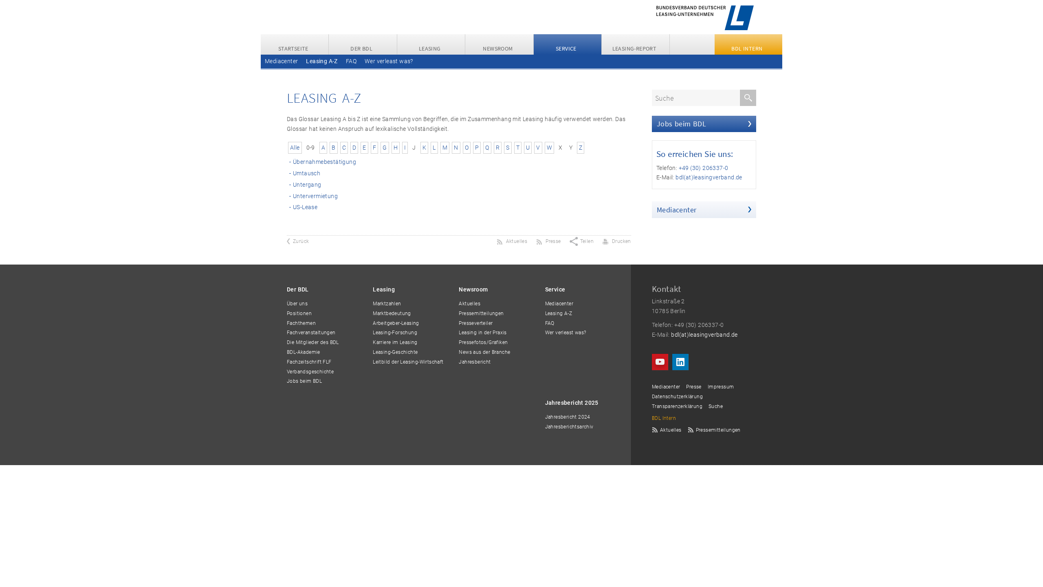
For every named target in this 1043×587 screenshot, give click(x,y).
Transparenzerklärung (677, 406)
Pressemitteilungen (481, 313)
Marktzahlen (387, 304)
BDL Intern (664, 418)
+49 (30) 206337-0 (703, 168)
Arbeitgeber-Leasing (396, 323)
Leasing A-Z (321, 61)
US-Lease (305, 207)
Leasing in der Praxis (482, 332)
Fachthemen (301, 323)
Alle (295, 147)
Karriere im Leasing (395, 342)
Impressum (721, 387)
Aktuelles (469, 304)
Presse (693, 387)
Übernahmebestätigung (324, 162)
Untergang (307, 184)
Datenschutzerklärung (677, 396)
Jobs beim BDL (681, 123)
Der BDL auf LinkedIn (680, 362)
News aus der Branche (484, 352)
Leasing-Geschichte (395, 352)
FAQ (351, 61)
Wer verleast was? (389, 61)
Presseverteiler (476, 323)
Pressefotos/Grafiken (483, 342)
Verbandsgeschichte (310, 372)
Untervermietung (315, 196)
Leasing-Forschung (395, 332)
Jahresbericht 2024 (567, 417)
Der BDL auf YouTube (660, 362)
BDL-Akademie (303, 352)
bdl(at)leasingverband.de (709, 177)
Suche (716, 406)
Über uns (297, 304)
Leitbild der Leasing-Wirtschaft (408, 362)
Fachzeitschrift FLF (309, 362)
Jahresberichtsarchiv (569, 427)
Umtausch (306, 173)
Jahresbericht (475, 362)
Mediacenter (281, 61)
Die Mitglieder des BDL (313, 342)
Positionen (299, 313)
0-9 (310, 147)
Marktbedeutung (392, 313)
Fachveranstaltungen (311, 332)
